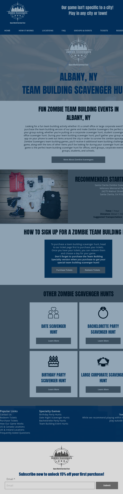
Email (10, 479)
